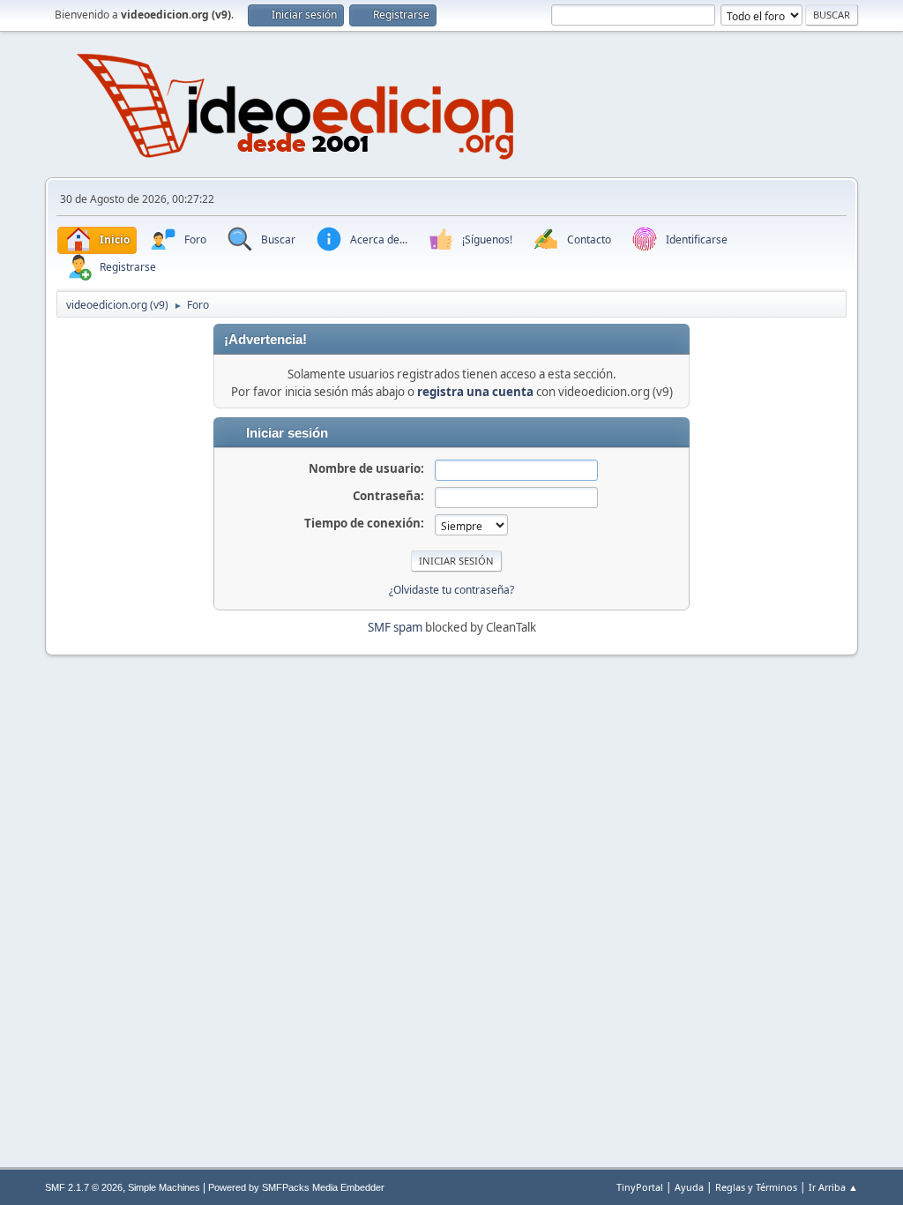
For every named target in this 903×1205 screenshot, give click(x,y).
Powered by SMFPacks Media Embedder (296, 1187)
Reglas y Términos (756, 1187)
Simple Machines (164, 1187)
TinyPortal (639, 1187)
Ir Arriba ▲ (833, 1187)
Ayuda (689, 1187)
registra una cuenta (475, 392)
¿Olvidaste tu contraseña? (451, 589)
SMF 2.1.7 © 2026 (84, 1187)
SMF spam (395, 627)
